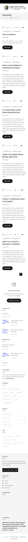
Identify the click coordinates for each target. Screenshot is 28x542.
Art (4, 436)
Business (10, 436)
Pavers (12, 392)
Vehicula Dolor (10, 378)
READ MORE (7, 47)
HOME (10, 17)
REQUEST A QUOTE (14, 300)
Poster (22, 443)
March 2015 (14, 421)
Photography (6, 443)
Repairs (17, 62)
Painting (14, 106)
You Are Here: (5, 17)
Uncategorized (16, 31)
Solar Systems (16, 238)
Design (14, 151)
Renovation (20, 106)
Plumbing (18, 151)
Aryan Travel (15, 537)
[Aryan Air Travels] (12, 8)
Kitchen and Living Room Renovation (17, 330)
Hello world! (9, 34)
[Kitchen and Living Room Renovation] (5, 332)
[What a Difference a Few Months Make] (5, 323)
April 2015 (14, 417)
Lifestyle (14, 439)
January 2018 (14, 414)
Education (6, 439)
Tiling (15, 399)
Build (14, 62)
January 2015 (14, 424)
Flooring (17, 388)
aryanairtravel (7, 31)
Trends (5, 446)
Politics (15, 443)
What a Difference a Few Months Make (17, 321)
